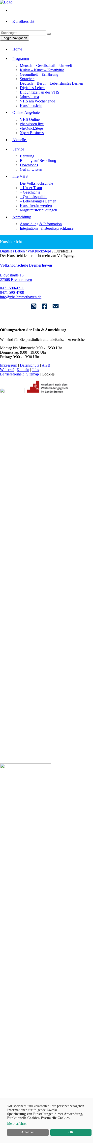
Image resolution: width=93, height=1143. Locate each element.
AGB (46, 365)
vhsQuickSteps (39, 251)
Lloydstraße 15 (12, 275)
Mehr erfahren (17, 1123)
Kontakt (23, 370)
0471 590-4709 (12, 292)
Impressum (8, 365)
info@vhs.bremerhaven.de (20, 297)
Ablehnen (27, 1132)
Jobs (35, 370)
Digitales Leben (12, 251)
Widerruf (7, 370)
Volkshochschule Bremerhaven (26, 265)
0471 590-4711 (12, 288)
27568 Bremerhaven (16, 279)
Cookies (48, 374)
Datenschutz (29, 365)
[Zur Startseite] (6, 2)
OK (70, 1132)
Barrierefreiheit (12, 374)
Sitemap (32, 374)
